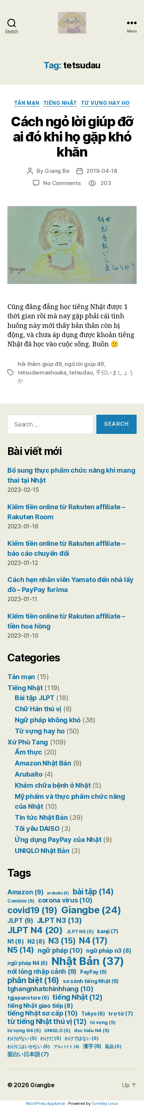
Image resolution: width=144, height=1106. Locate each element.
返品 (113, 1046)
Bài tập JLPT (35, 698)
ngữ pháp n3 (108, 950)
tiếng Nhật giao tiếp (40, 1005)
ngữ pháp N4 (27, 963)
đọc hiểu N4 (91, 1030)
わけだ (50, 1038)
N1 (15, 941)
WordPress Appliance (45, 1103)
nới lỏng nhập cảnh (41, 971)
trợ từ (120, 1013)
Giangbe (91, 909)
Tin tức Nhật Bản (41, 817)
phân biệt (33, 980)
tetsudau (81, 372)
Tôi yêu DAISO (37, 828)
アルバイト (67, 1046)
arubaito (58, 893)
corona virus (65, 900)
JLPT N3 (59, 920)
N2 (36, 941)
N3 (61, 940)
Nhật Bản (87, 961)
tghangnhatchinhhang (50, 989)
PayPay (93, 972)
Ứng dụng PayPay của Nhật (58, 839)
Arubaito (28, 774)
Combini (20, 901)
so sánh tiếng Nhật (91, 981)
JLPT (20, 920)
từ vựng (103, 1022)
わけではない (81, 1038)
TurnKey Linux (105, 1103)
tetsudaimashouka (42, 372)
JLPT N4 (35, 930)
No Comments (61, 182)
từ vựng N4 (24, 1030)
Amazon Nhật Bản (43, 763)
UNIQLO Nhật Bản (42, 851)
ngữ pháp (60, 950)
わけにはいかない (28, 1046)
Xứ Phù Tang (27, 742)
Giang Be (57, 170)
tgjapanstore (28, 998)
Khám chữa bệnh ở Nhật (52, 785)
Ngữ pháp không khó (47, 720)
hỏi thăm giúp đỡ (40, 363)
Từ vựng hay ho (105, 103)
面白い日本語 (28, 1054)
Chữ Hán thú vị (38, 709)
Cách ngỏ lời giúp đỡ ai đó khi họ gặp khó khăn (72, 136)
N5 (20, 950)
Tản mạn (27, 103)
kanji (108, 931)
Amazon (25, 892)
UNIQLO (57, 1030)
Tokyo (93, 1014)
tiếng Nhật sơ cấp (42, 1013)
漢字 (92, 1046)
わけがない (22, 1038)
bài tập (93, 891)
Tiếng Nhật (60, 103)
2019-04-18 (101, 170)
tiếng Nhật (77, 997)
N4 (93, 940)
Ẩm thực (28, 752)
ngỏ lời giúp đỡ (84, 363)
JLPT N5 (80, 931)
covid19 (32, 910)
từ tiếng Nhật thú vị (46, 1021)
